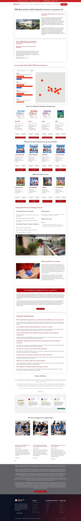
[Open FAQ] (53, 4)
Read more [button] (30, 406)
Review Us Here (40, 391)
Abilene (17, 73)
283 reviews (22, 403)
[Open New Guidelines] (50, 4)
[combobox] (22, 71)
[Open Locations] (32, 4)
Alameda (18, 90)
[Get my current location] (29, 70)
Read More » (17, 457)
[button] (55, 92)
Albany (17, 99)
